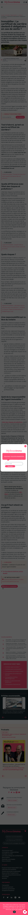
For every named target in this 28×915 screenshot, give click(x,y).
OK (14, 911)
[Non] (26, 908)
